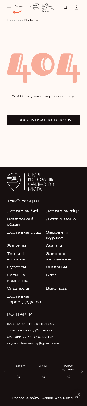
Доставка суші (24, 233)
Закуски (16, 246)
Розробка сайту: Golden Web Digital (43, 398)
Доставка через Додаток (24, 299)
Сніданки (56, 267)
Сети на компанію (18, 278)
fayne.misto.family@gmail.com (30, 343)
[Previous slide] (5, 371)
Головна (15, 20)
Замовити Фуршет (57, 235)
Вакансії (56, 289)
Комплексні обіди (20, 222)
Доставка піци (63, 211)
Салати (54, 246)
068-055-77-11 (19, 337)
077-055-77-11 (19, 330)
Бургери (16, 267)
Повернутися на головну (43, 120)
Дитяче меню (61, 219)
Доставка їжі (22, 211)
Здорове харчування (59, 256)
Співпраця (19, 289)
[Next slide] (82, 371)
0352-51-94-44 (19, 324)
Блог (51, 275)
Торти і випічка (16, 256)
